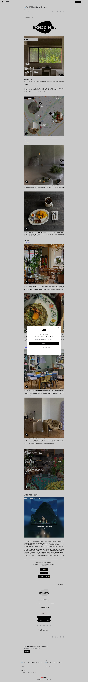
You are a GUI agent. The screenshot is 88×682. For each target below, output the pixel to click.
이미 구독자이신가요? (44, 352)
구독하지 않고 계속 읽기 (44, 347)
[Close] (58, 328)
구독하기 (44, 343)
